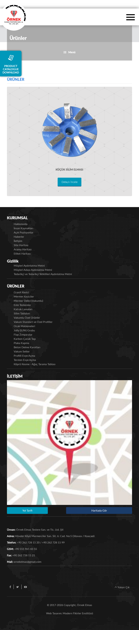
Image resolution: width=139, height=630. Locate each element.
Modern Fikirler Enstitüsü (78, 613)
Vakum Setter (22, 351)
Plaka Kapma (21, 342)
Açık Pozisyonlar (23, 232)
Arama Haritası (23, 249)
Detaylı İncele (69, 181)
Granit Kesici (21, 292)
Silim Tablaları (22, 313)
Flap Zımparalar (23, 334)
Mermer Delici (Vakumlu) (28, 300)
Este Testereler (22, 304)
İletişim (18, 240)
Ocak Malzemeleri (24, 326)
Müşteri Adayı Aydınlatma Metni (33, 269)
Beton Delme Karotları (27, 347)
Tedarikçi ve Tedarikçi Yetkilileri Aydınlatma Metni (43, 274)
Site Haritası (21, 245)
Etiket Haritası (22, 253)
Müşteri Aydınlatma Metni (29, 265)
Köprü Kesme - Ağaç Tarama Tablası (34, 364)
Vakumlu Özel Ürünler (27, 317)
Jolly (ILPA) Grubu (24, 330)
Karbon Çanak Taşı (25, 338)
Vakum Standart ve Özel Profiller (33, 321)
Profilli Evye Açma (24, 355)
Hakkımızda (20, 223)
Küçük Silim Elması (69, 169)
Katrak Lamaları (23, 309)
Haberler (19, 236)
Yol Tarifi (27, 510)
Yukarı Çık (123, 587)
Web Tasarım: (54, 613)
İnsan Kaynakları (23, 228)
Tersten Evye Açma (25, 359)
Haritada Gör (99, 510)
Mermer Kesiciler (24, 296)
